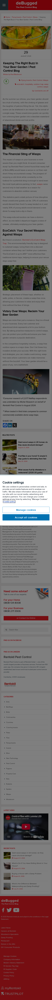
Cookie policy (9, 502)
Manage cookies (26, 510)
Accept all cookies (26, 517)
